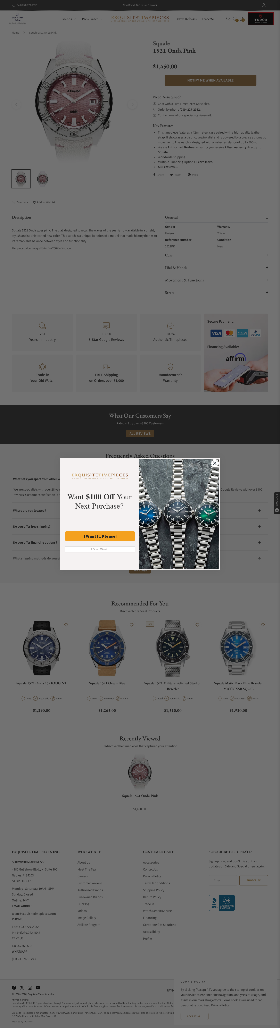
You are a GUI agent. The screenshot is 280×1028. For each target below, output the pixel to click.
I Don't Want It (100, 549)
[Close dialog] (214, 463)
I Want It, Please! (100, 536)
